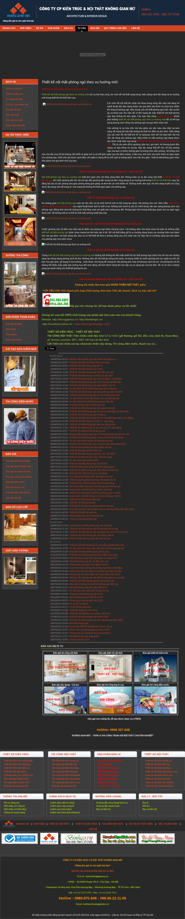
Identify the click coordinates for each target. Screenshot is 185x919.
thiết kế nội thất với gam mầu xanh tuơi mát (91, 457)
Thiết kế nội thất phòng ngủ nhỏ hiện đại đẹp (91, 372)
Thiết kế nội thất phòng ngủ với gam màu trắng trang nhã (97, 444)
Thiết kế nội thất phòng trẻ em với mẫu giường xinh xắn (97, 545)
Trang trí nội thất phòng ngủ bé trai (86, 594)
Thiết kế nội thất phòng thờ (83, 502)
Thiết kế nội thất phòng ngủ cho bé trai (88, 463)
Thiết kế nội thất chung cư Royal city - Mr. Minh (92, 454)
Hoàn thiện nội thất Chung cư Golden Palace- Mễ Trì (95, 496)
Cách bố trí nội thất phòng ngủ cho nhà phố (91, 525)
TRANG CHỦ (22, 824)
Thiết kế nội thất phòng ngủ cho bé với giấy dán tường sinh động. (102, 418)
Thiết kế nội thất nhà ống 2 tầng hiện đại (89, 362)
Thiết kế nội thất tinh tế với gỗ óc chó (87, 431)
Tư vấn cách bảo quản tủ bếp (84, 460)
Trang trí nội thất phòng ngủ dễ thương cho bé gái (93, 528)
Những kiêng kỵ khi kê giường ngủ (87, 515)
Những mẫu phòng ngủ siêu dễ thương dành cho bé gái (97, 577)
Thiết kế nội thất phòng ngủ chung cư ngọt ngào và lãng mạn (99, 411)
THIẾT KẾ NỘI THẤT (59, 824)
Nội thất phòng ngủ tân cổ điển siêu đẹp (89, 561)
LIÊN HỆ (93, 829)
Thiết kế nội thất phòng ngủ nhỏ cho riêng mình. (92, 424)
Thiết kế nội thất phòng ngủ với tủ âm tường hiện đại (95, 382)
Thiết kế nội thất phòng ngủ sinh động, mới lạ (92, 535)
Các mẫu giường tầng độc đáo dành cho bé (91, 476)
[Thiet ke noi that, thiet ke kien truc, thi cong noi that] (18, 13)
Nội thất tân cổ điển (104, 871)
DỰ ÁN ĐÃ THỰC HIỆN (141, 824)
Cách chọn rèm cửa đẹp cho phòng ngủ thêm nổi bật (95, 571)
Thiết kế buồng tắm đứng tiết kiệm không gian (92, 467)
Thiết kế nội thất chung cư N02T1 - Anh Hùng (92, 421)
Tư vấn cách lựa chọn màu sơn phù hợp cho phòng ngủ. (97, 548)
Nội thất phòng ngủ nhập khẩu (84, 636)
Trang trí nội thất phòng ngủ (83, 519)
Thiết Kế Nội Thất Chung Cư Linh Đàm (88, 473)
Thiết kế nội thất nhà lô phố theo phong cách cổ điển (95, 493)
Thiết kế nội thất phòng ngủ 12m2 (86, 369)
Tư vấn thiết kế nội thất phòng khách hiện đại (92, 401)
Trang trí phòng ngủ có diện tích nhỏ (87, 405)
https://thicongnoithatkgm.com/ (92, 324)
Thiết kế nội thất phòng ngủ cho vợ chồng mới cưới (95, 395)
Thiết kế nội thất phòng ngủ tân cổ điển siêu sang (93, 555)
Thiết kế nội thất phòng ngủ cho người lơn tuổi (92, 408)
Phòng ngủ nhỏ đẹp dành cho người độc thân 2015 (95, 574)
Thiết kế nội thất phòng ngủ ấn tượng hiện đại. (92, 581)
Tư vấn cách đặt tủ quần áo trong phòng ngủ (91, 440)
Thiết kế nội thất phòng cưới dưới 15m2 (89, 617)
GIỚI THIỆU (39, 824)
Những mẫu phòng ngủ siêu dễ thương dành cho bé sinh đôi (99, 434)
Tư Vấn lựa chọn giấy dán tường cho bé (89, 590)
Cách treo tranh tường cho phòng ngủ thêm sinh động (96, 568)
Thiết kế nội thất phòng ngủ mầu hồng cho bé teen (94, 470)
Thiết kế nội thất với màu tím (83, 512)
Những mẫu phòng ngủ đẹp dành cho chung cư (93, 359)
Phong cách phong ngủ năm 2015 (86, 600)
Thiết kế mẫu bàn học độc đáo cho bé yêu (89, 538)
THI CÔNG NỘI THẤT (113, 824)
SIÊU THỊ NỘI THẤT (168, 824)
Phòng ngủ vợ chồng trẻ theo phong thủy (90, 633)
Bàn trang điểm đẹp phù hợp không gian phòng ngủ (95, 486)
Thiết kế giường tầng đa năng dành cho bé (90, 447)
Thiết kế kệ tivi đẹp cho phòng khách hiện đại (92, 506)
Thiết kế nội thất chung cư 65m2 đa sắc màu (91, 375)
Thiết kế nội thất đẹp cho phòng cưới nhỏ (90, 613)
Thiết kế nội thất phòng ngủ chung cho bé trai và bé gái (96, 437)
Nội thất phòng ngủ (79, 623)
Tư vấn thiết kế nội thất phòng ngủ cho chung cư (93, 388)
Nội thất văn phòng (81, 871)
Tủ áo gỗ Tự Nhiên (79, 603)
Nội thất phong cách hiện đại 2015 (86, 597)
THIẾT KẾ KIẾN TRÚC (86, 824)
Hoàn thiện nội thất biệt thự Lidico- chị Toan (91, 489)
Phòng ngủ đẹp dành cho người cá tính (89, 564)
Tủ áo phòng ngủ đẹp (80, 607)
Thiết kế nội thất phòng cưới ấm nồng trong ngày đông (96, 620)
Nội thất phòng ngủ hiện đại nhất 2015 (88, 587)
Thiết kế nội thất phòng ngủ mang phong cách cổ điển (96, 392)
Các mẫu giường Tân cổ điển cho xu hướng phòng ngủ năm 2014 (102, 509)
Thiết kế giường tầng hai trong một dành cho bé (93, 480)
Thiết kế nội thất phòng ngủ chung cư (88, 414)
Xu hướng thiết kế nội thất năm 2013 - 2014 (90, 626)
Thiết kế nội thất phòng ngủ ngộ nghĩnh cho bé (92, 385)
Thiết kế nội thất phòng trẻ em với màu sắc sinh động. (96, 427)
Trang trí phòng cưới (80, 639)
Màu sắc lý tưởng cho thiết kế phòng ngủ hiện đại (94, 584)
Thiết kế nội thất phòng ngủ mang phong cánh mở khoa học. (99, 532)
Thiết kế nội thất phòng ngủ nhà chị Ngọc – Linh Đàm (96, 379)
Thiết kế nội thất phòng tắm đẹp (85, 499)
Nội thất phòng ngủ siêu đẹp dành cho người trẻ (93, 558)
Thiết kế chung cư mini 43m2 (84, 610)
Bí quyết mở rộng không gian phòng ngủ (89, 551)
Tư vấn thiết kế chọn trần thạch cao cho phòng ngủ (94, 398)
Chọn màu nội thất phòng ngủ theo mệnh (90, 630)
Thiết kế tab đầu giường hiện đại (86, 450)
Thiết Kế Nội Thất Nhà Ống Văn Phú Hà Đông (92, 483)
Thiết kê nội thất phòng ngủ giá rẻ (86, 366)
